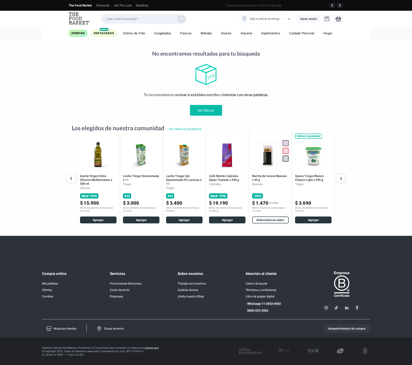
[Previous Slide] (71, 178)
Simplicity (142, 5)
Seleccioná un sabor (270, 220)
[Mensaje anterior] (332, 5)
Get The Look (123, 5)
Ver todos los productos (185, 129)
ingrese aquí (152, 347)
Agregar (98, 220)
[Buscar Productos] (181, 19)
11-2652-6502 (271, 303)
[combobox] (144, 19)
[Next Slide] (340, 178)
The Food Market (80, 5)
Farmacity (103, 5)
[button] (286, 159)
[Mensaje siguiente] (339, 5)
